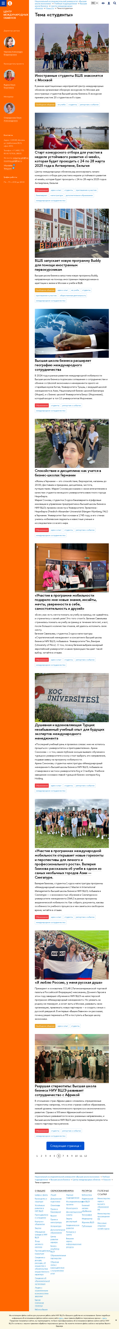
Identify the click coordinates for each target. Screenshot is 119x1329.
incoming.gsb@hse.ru (13, 161)
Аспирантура (56, 1226)
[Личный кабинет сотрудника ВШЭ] (109, 3)
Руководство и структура (41, 1200)
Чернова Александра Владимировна (13, 53)
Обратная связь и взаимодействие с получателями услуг (57, 1268)
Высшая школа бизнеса (60, 1179)
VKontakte (8, 165)
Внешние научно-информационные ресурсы (73, 1242)
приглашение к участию (86, 190)
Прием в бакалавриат (56, 1210)
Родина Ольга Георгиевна (9, 86)
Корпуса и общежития (40, 1223)
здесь (61, 1318)
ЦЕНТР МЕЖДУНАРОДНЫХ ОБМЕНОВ (15, 14)
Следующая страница (64, 1146)
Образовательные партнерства (58, 1256)
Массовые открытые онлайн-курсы (103, 1226)
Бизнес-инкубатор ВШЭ (55, 1249)
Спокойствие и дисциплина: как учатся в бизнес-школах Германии (68, 473)
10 (76, 1155)
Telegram (8, 168)
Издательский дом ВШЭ (87, 1200)
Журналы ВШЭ (88, 1222)
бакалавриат (41, 195)
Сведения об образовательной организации (42, 1281)
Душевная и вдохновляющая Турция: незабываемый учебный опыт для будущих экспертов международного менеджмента (69, 731)
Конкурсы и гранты (71, 1233)
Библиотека (87, 1195)
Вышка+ (54, 1215)
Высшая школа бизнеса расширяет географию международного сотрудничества (63, 365)
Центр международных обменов (86, 1179)
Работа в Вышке (41, 1309)
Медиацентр (87, 1218)
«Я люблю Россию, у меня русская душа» (68, 982)
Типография (87, 1215)
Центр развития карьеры (54, 1239)
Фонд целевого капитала (39, 1244)
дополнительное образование (79, 195)
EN (97, 3)
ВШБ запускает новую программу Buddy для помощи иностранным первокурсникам (68, 265)
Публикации (87, 1226)
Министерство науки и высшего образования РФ (104, 1204)
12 (85, 1155)
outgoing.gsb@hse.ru (22, 158)
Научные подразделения (72, 1196)
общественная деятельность (73, 295)
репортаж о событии (89, 104)
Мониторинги (72, 1208)
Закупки (38, 1228)
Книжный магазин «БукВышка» (87, 1208)
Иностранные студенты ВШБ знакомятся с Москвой (69, 77)
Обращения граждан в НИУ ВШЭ (41, 1235)
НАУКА (70, 1190)
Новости (107, 1179)
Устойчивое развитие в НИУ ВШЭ (40, 1208)
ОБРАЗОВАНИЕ (58, 1190)
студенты (72, 104)
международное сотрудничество (50, 200)
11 (81, 1155)
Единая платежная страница (39, 1303)
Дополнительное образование (58, 1231)
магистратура (57, 195)
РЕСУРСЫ (87, 1190)
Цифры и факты (41, 1195)
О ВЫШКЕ (40, 1190)
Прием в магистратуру (56, 1221)
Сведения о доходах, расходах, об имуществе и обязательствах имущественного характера (42, 1266)
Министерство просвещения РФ (104, 1216)
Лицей (53, 1195)
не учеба (61, 104)
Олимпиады (55, 1205)
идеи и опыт (56, 190)
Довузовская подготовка (56, 1200)
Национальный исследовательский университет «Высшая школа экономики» (67, 1176)
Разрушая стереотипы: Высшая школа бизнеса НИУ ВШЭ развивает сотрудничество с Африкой (65, 1090)
